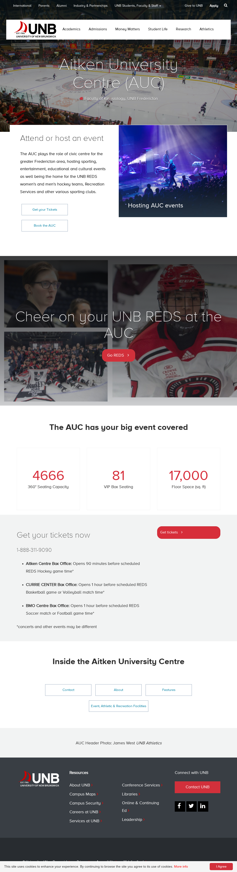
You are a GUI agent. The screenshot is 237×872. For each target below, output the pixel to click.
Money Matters (127, 29)
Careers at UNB (83, 812)
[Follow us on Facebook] (180, 806)
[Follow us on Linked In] (203, 806)
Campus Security (85, 803)
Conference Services (141, 785)
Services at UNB (84, 821)
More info (181, 866)
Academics (71, 29)
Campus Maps (82, 794)
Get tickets (169, 532)
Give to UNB (194, 5)
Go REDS (115, 355)
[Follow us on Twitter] (191, 806)
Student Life (158, 29)
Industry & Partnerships (91, 5)
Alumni (61, 5)
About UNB (79, 785)
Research (183, 29)
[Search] (226, 5)
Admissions (98, 29)
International (22, 5)
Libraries (129, 794)
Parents (44, 5)
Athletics (207, 29)
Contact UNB (197, 787)
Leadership (132, 820)
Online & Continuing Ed (140, 807)
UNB (136, 5)
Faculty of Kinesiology (104, 99)
